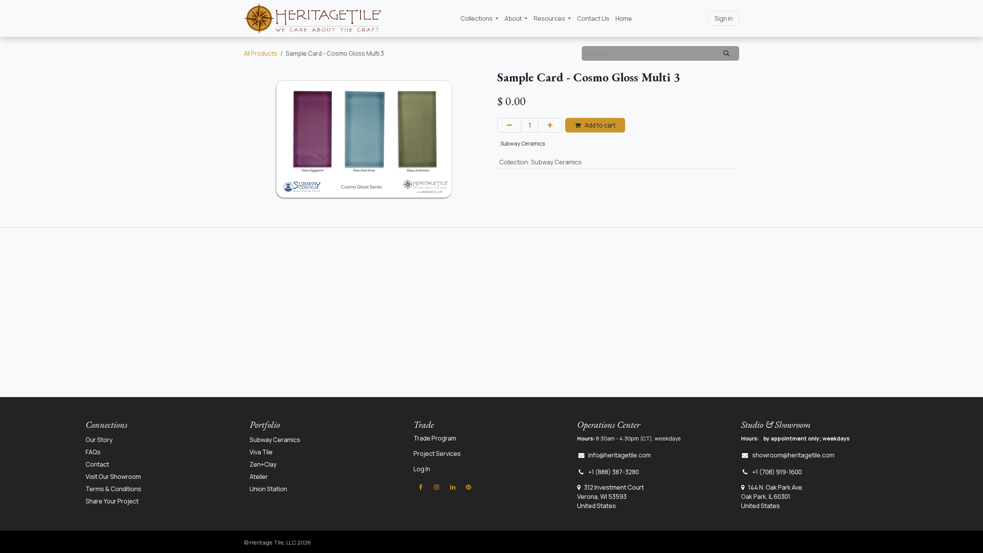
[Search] (726, 53)
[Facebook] (421, 487)
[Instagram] (436, 487)
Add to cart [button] (600, 125)
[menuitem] (479, 18)
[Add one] (550, 125)
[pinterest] (468, 487)
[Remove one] (509, 125)
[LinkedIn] (453, 487)
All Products (260, 53)
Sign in (724, 18)
